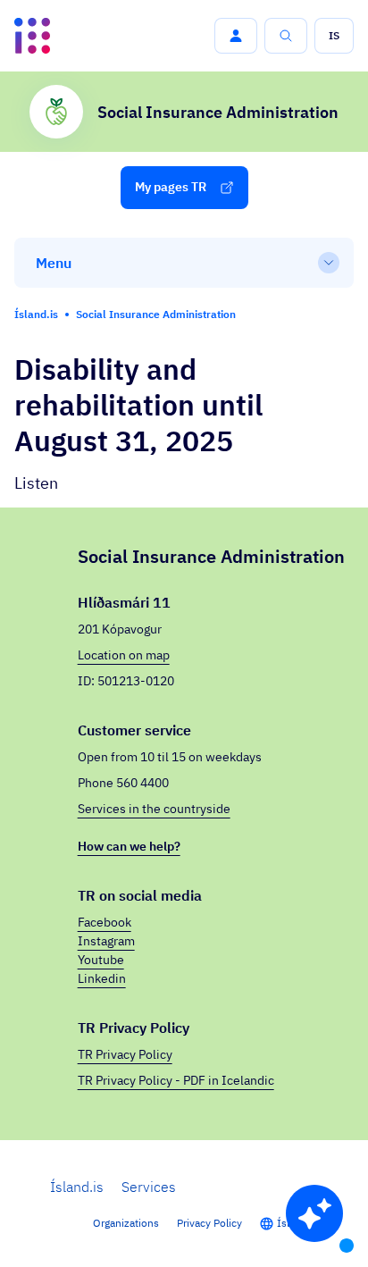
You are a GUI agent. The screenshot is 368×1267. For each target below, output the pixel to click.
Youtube (101, 960)
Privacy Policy (209, 1222)
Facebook (104, 922)
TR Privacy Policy (125, 1054)
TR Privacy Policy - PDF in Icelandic (176, 1080)
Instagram (106, 941)
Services (148, 1187)
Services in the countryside (154, 809)
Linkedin (102, 978)
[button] (235, 36)
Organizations (126, 1222)
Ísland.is (77, 1187)
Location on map (124, 655)
